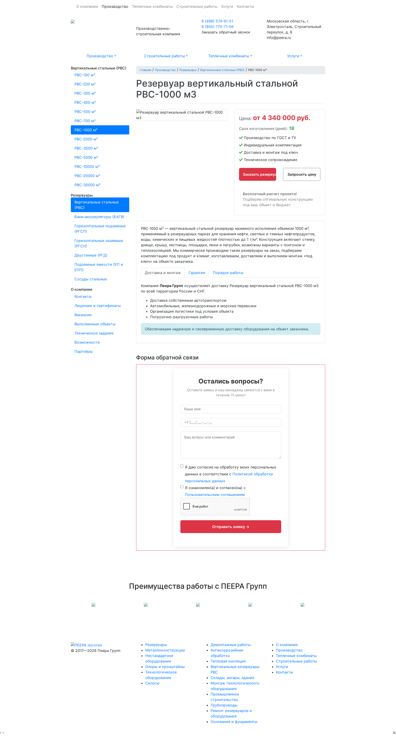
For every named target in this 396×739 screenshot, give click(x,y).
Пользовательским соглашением (215, 494)
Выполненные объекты (95, 324)
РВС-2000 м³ (86, 139)
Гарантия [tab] (197, 272)
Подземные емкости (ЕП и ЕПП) (98, 267)
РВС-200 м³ (85, 84)
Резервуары (156, 644)
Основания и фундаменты (234, 721)
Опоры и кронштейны (165, 666)
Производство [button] (100, 56)
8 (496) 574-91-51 (217, 21)
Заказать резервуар (259, 174)
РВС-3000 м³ (86, 148)
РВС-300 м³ (85, 93)
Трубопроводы (224, 705)
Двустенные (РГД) (90, 255)
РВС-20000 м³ (87, 175)
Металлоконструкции (165, 650)
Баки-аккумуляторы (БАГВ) (99, 216)
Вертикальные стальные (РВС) (96, 205)
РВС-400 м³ (85, 102)
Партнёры (83, 351)
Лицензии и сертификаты (97, 305)
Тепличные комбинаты (152, 6)
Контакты (245, 6)
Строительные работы (196, 6)
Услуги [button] (293, 56)
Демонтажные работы (231, 644)
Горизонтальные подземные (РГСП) (100, 229)
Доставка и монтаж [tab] (163, 272)
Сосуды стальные (90, 279)
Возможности (87, 342)
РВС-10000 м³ (87, 166)
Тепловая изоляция (228, 661)
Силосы (152, 683)
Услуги (227, 6)
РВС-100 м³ (84, 75)
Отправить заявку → (230, 526)
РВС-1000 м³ (85, 130)
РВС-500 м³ (85, 111)
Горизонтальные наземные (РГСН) (98, 243)
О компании (87, 6)
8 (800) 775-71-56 (217, 26)
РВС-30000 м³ (87, 185)
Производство (115, 6)
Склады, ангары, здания (232, 677)
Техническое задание (93, 333)
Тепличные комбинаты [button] (228, 56)
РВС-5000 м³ (86, 157)
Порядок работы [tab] (228, 272)
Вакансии (83, 314)
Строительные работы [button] (164, 56)
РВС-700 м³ (85, 120)
